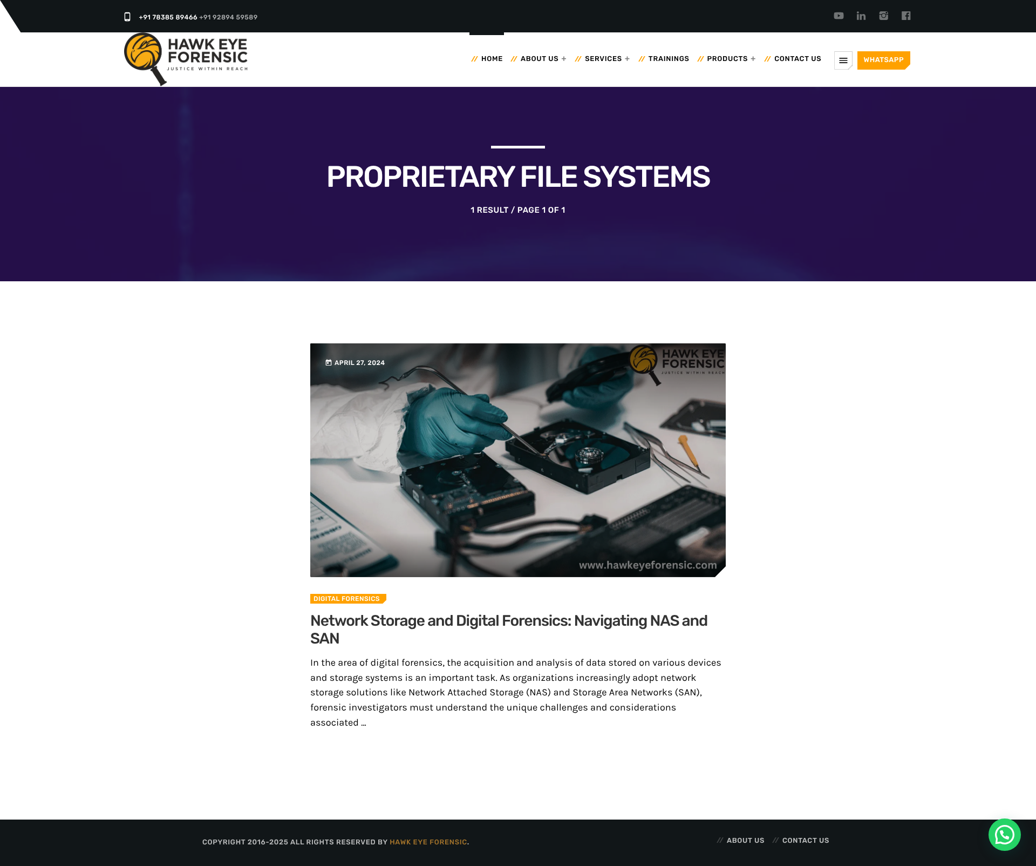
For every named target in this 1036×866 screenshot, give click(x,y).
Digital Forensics (346, 599)
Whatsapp (884, 60)
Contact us (797, 59)
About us (539, 59)
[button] (1005, 834)
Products (727, 59)
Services (603, 59)
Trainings (669, 59)
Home (492, 59)
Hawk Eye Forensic (428, 842)
